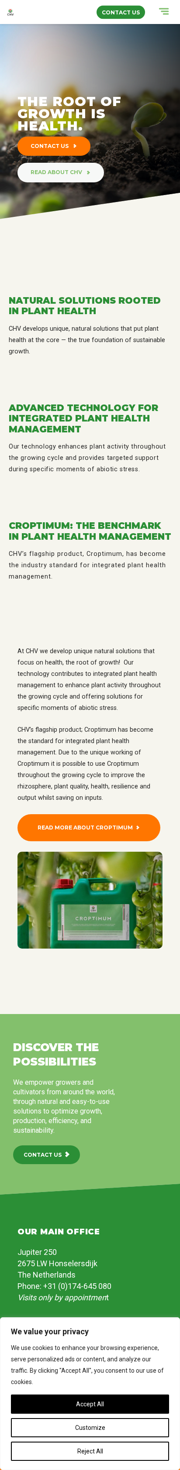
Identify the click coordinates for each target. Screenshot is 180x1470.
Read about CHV (57, 172)
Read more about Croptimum (85, 827)
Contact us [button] (121, 12)
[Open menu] (157, 13)
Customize (90, 1427)
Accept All (90, 1404)
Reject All (90, 1451)
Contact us (50, 146)
